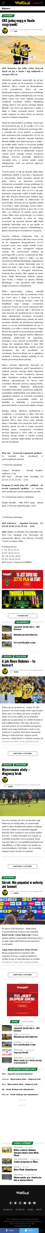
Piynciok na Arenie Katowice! (20, 1074)
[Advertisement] (22, 1122)
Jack (15, 31)
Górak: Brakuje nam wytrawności (20, 1089)
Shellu (16, 672)
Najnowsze (6, 8)
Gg (3, 1089)
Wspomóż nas (20, 1209)
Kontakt (39, 1209)
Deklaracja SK (8, 1209)
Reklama (30, 1209)
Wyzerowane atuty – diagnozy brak (25, 1079)
